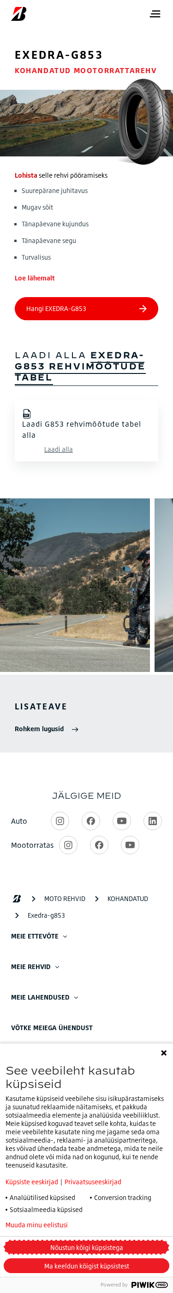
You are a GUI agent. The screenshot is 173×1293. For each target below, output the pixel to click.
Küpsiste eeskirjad (32, 1182)
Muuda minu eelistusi (37, 1225)
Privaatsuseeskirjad (93, 1182)
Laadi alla (58, 449)
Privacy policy (113, 1225)
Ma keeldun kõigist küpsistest (86, 1266)
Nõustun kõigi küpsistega (86, 1247)
